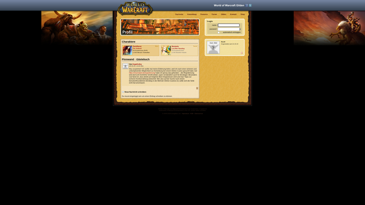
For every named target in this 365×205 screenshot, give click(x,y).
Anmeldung (191, 14)
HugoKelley (137, 64)
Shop (243, 14)
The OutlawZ (137, 48)
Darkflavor (137, 46)
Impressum (185, 113)
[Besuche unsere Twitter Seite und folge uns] (250, 5)
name (214, 25)
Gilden (223, 14)
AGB (191, 113)
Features (204, 14)
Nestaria (175, 46)
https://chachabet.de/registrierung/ (142, 73)
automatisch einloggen (232, 32)
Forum (214, 14)
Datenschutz (199, 113)
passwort (213, 29)
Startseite (179, 14)
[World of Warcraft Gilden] (229, 5)
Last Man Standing (178, 48)
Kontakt (233, 14)
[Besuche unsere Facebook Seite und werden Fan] (246, 5)
